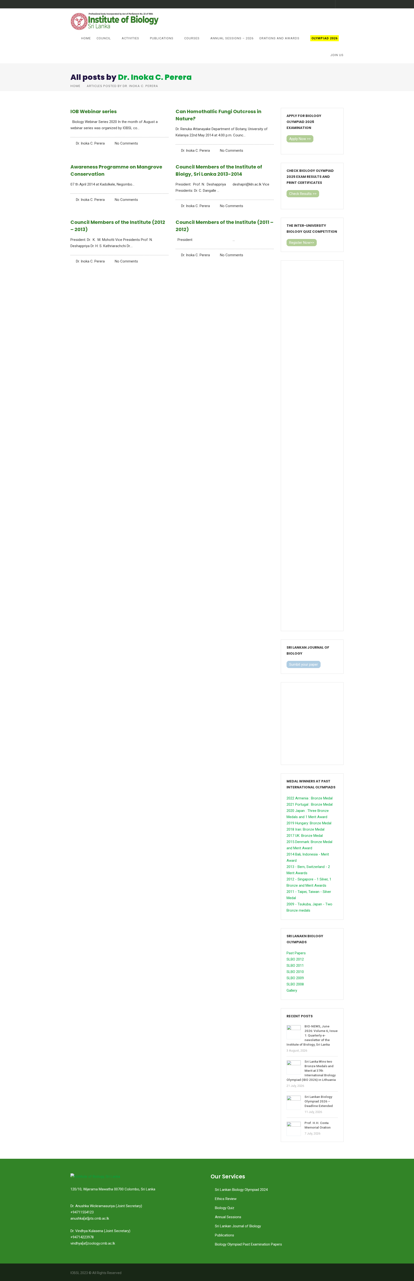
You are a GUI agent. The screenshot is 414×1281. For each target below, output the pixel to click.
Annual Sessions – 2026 (231, 38)
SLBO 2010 (295, 972)
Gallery (292, 990)
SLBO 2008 (295, 984)
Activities (130, 38)
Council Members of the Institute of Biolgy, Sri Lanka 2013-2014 (219, 170)
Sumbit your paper (303, 664)
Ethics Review (225, 1199)
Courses (192, 38)
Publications (161, 38)
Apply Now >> (300, 139)
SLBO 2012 (295, 959)
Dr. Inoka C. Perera (155, 77)
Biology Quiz (224, 1208)
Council (104, 38)
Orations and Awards (279, 38)
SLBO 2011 (295, 965)
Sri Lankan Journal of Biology (238, 1226)
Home (86, 38)
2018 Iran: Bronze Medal (305, 829)
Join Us (337, 55)
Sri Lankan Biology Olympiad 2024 (241, 1190)
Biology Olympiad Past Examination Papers (248, 1244)
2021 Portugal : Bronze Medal (310, 804)
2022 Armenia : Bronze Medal (310, 798)
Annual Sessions (228, 1217)
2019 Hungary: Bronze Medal (309, 823)
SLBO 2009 (295, 978)
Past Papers (296, 953)
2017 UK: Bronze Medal (305, 835)
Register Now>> (301, 242)
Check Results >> (302, 194)
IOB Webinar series (93, 111)
